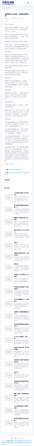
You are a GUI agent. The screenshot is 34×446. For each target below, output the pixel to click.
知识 (19, 438)
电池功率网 (28, 442)
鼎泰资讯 (23, 442)
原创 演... (16, 264)
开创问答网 (19, 441)
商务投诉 (28, 441)
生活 (22, 438)
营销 (15, 438)
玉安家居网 (18, 442)
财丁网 (14, 441)
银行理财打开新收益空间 (15, 169)
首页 (3, 8)
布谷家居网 (7, 442)
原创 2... (16, 242)
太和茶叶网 (12, 442)
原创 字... (16, 372)
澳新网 (3, 444)
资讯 (7, 8)
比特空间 (24, 441)
